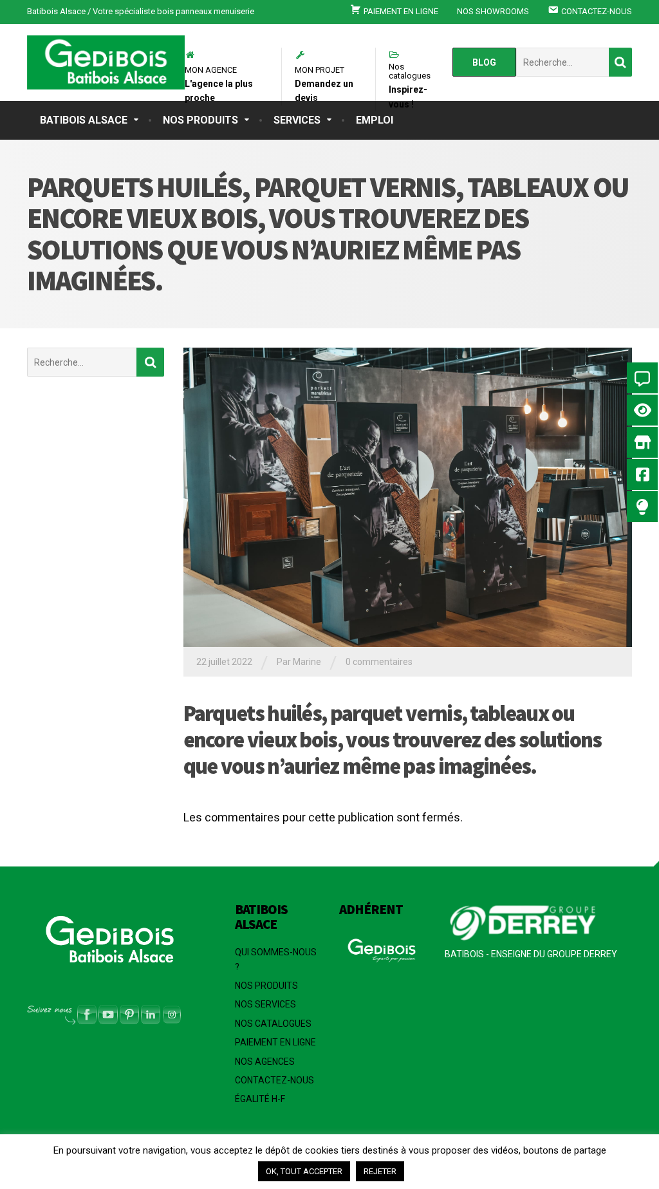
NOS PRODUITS (200, 120)
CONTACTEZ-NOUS (274, 1080)
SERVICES (297, 120)
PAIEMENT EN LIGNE (275, 1042)
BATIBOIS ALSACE (83, 120)
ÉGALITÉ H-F (260, 1099)
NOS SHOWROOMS (493, 11)
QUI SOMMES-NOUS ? (276, 959)
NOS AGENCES (265, 1061)
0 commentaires (379, 662)
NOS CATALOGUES (273, 1023)
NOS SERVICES (265, 1004)
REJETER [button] (380, 1171)
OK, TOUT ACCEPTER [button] (304, 1171)
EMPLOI (374, 120)
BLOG (484, 62)
